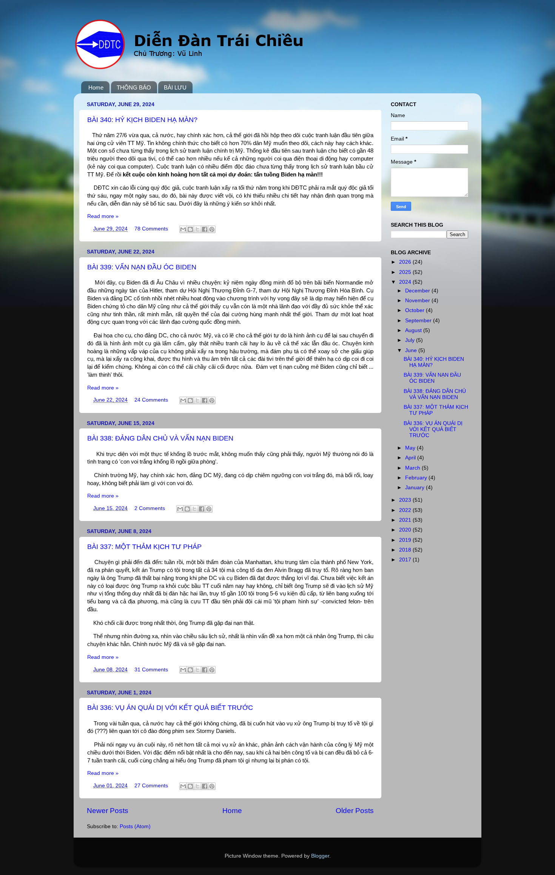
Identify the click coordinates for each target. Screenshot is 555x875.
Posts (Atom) (135, 826)
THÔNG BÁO (134, 87)
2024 (406, 282)
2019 (406, 540)
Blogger (320, 856)
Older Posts (355, 811)
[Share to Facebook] (204, 229)
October (415, 310)
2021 (406, 520)
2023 (406, 500)
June (411, 350)
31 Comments (151, 669)
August (414, 330)
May (411, 448)
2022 (406, 510)
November (418, 300)
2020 (406, 530)
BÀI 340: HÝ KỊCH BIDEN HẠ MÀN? (142, 120)
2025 (406, 272)
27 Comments (151, 785)
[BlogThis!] (190, 229)
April (411, 458)
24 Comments (151, 400)
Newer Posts (107, 811)
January (415, 487)
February (417, 478)
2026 (406, 262)
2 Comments (149, 508)
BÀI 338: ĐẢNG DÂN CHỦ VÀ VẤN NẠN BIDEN (160, 438)
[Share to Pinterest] (212, 229)
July (410, 340)
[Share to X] (197, 229)
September (419, 320)
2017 (406, 560)
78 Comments (151, 229)
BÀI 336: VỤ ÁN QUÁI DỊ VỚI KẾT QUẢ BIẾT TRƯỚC (170, 707)
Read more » (103, 216)
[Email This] (183, 229)
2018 (406, 550)
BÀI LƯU (175, 87)
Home (95, 87)
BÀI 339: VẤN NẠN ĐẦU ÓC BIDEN (141, 267)
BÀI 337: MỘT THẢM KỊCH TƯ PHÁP (144, 546)
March (413, 468)
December (418, 291)
